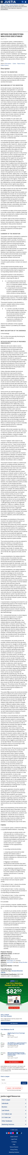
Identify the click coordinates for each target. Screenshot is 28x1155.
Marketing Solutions (8, 1124)
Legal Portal (14, 1139)
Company (14, 1141)
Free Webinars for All (7, 1029)
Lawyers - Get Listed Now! (14, 1088)
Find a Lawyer (5, 1076)
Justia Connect (14, 1136)
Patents (6, 5)
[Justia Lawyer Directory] (21, 1133)
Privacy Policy (14, 1149)
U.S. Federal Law (7, 1114)
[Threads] (15, 1133)
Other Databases (7, 1121)
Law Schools (5, 1110)
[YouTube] (9, 1133)
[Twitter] (19, 1133)
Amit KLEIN (10, 962)
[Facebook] (11, 1133)
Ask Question (14, 1023)
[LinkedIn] (7, 1133)
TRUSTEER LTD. (11, 960)
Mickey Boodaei (23, 962)
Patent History (21, 63)
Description (8, 63)
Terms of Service (14, 1147)
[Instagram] (13, 1133)
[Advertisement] (14, 21)
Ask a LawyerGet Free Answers (6, 1015)
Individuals (5, 1103)
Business (4, 1107)
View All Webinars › (14, 1062)
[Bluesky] (17, 1133)
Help (14, 1144)
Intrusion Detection (14, 5)
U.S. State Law (6, 1117)
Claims (14, 63)
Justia (2, 5)
